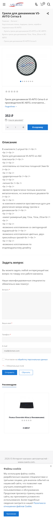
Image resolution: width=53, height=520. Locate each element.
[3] (12, 91)
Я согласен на (26, 359)
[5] (17, 91)
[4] (14, 91)
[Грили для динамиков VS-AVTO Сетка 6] (26, 66)
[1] (6, 91)
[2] (9, 91)
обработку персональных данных (33, 359)
